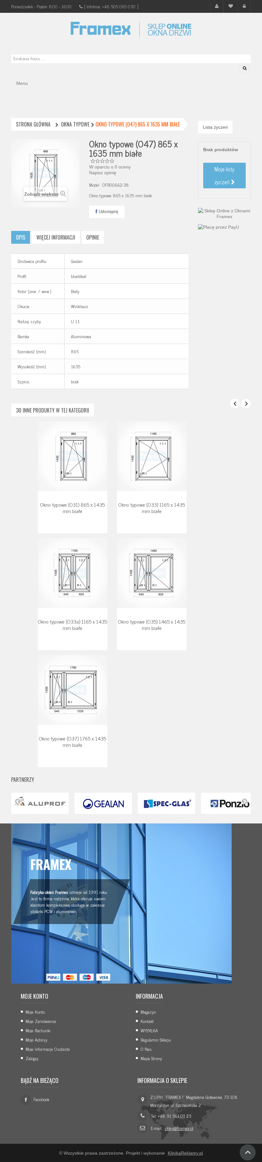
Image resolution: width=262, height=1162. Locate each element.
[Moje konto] (216, 6)
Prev (17, 801)
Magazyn (148, 1011)
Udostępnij (107, 211)
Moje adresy (36, 1039)
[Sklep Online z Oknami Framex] (224, 213)
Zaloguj (32, 1058)
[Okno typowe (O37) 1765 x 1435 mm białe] (72, 689)
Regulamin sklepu (156, 1039)
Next (244, 801)
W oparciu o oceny (110, 166)
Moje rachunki (38, 1030)
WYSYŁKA (149, 1030)
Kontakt (147, 1021)
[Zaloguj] (244, 6)
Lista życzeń (215, 127)
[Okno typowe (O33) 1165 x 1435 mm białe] (152, 455)
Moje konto (35, 1011)
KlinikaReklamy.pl (185, 1153)
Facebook (41, 1099)
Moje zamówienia (41, 1021)
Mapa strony (151, 1058)
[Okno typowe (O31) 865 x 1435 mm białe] (72, 455)
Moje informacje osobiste (48, 1048)
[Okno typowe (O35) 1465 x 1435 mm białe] (152, 572)
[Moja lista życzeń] (231, 6)
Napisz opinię (102, 172)
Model (94, 185)
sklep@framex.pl (179, 1128)
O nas (146, 1048)
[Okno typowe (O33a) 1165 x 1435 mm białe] (72, 572)
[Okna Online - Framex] (131, 30)
